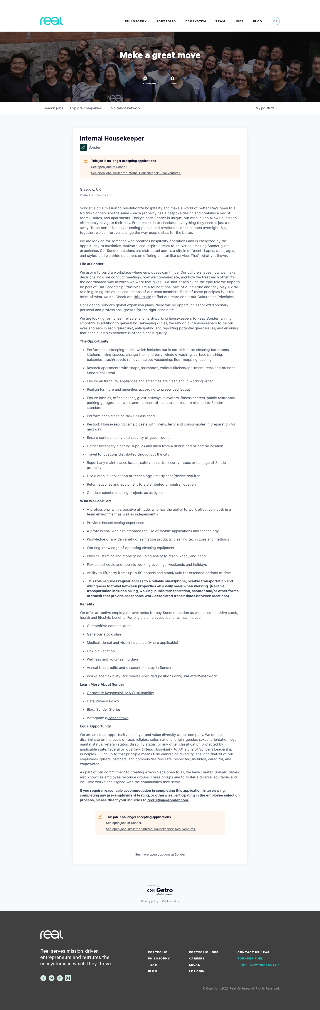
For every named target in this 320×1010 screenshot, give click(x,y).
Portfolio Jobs (203, 952)
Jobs (239, 21)
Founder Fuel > (251, 958)
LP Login (197, 971)
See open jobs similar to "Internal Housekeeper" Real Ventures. (136, 173)
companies (86, 108)
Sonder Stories (108, 709)
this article (142, 297)
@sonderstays (116, 718)
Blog (257, 21)
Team (220, 21)
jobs (53, 108)
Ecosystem (195, 21)
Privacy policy (150, 901)
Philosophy (136, 21)
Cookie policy (170, 901)
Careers (197, 958)
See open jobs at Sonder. (109, 167)
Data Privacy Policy (103, 701)
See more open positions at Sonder (160, 854)
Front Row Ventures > (258, 965)
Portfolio (166, 21)
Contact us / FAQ (253, 952)
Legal (194, 965)
